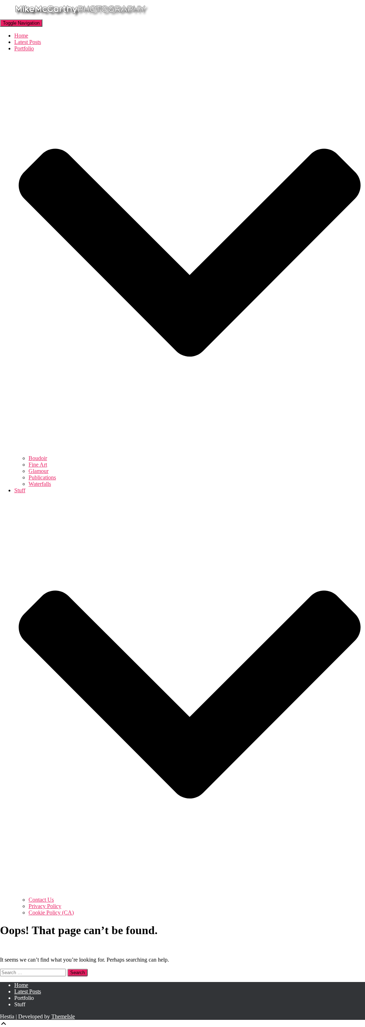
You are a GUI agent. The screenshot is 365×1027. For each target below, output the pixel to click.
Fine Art (38, 465)
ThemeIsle (63, 1016)
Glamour (38, 471)
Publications (42, 477)
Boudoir (38, 458)
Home (21, 36)
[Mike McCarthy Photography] (80, 16)
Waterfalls (40, 484)
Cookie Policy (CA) (51, 912)
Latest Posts (27, 42)
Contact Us (41, 900)
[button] (189, 452)
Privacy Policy (45, 906)
